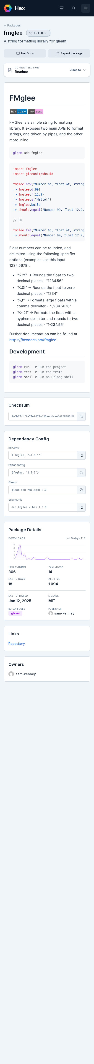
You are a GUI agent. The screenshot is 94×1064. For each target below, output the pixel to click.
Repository (16, 644)
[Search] (74, 8)
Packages (14, 25)
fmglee (13, 32)
